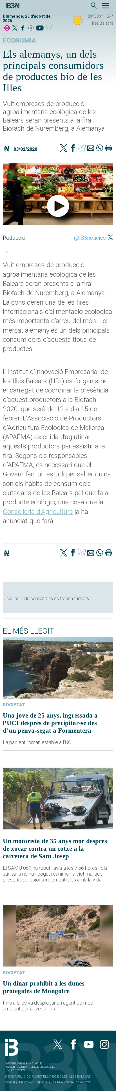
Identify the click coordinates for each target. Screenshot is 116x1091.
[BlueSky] (50, 28)
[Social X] (15, 28)
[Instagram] (31, 28)
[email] (91, 148)
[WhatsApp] (100, 148)
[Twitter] (64, 148)
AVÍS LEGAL (56, 1082)
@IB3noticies (90, 237)
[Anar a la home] (7, 28)
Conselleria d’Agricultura (38, 512)
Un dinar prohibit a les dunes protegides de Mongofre (43, 987)
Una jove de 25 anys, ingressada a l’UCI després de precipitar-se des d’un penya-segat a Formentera (50, 723)
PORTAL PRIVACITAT (77, 1082)
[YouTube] (40, 28)
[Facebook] (23, 28)
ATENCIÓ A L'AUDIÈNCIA (32, 1082)
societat (14, 704)
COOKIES (10, 1082)
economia (19, 40)
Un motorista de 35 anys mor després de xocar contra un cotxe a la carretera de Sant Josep (55, 848)
